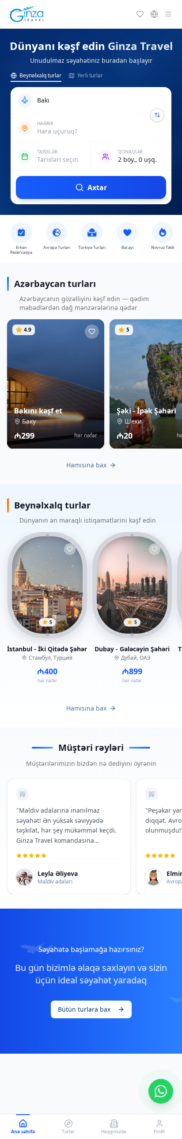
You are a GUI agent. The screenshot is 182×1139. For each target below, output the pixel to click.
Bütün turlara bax (84, 1009)
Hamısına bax (86, 465)
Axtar (97, 187)
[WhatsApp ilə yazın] (160, 1091)
